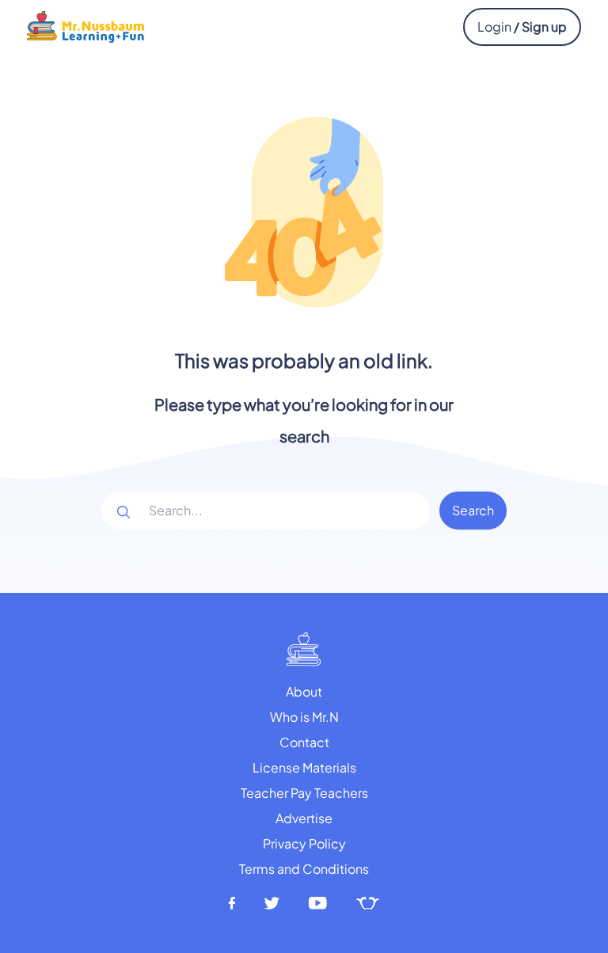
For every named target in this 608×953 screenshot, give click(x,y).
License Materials (304, 767)
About (304, 691)
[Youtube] (318, 903)
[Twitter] (272, 903)
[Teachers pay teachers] (367, 903)
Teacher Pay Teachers (304, 792)
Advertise (304, 818)
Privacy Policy (304, 843)
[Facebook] (232, 903)
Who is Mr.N (304, 716)
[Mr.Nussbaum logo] (85, 25)
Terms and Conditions (304, 868)
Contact (304, 742)
